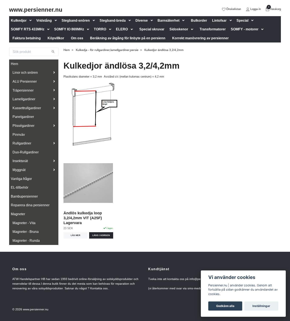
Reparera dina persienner (30, 205)
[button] (31, 20)
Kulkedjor (19, 20)
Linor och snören (25, 72)
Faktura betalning (27, 38)
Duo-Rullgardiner (26, 152)
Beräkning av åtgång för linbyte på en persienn (127, 38)
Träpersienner (23, 90)
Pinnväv (19, 134)
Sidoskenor (178, 29)
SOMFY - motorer (244, 29)
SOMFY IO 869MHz (69, 29)
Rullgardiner (22, 143)
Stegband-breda (113, 20)
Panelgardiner (23, 117)
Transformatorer (213, 29)
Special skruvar (151, 29)
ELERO (122, 29)
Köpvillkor (56, 38)
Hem (14, 64)
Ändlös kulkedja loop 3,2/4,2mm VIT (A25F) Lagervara (82, 218)
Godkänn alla (225, 306)
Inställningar (261, 306)
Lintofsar (219, 20)
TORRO (100, 29)
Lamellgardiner (24, 99)
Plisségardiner (23, 125)
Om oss (77, 38)
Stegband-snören (76, 20)
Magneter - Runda (26, 240)
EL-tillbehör (19, 187)
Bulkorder (199, 20)
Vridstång (44, 20)
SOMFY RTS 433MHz (27, 29)
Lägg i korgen (101, 235)
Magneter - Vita (24, 223)
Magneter (18, 214)
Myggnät (19, 170)
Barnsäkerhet (168, 20)
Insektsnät (20, 161)
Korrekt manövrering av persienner (200, 38)
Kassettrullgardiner (27, 108)
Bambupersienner (24, 196)
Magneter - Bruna (26, 231)
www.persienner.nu (35, 9)
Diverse (141, 20)
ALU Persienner (25, 81)
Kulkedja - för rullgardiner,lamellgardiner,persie (107, 50)
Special (242, 20)
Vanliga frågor (21, 179)
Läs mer (75, 235)
